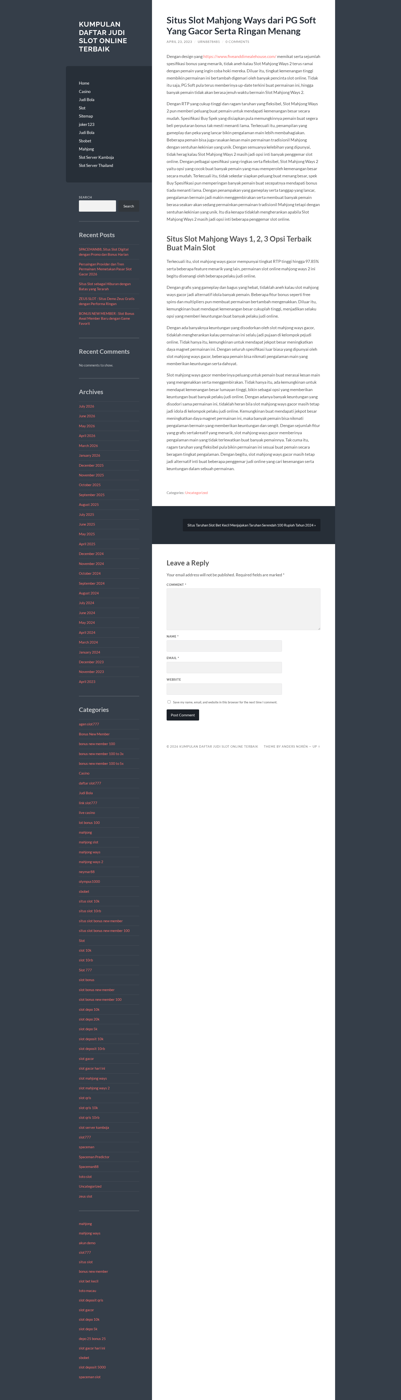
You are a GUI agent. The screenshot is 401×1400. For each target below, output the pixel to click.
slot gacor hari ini (92, 1068)
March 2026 (88, 445)
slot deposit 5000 (92, 1367)
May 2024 (87, 622)
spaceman (86, 1147)
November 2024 (91, 563)
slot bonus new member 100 (100, 999)
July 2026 (86, 406)
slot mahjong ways (93, 1078)
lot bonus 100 (89, 822)
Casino (85, 91)
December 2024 (91, 554)
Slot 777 (85, 970)
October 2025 (90, 485)
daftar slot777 (90, 783)
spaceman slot (90, 1377)
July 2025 (86, 514)
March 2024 (88, 642)
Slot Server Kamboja (96, 157)
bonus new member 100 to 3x (101, 754)
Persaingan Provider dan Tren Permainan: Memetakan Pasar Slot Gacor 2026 (105, 269)
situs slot (86, 1262)
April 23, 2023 (179, 42)
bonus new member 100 (97, 744)
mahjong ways (89, 852)
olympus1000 (89, 881)
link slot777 (88, 803)
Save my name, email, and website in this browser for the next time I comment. (225, 702)
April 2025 (87, 544)
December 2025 (91, 465)
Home (84, 83)
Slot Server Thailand (96, 165)
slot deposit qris (91, 1300)
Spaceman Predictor (94, 1157)
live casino (87, 812)
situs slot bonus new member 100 (104, 930)
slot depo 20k (89, 1019)
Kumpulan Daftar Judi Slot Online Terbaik (103, 36)
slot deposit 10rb (92, 1048)
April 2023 (87, 681)
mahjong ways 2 (91, 862)
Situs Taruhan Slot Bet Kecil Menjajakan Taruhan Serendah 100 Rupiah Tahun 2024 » (252, 525)
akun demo (87, 1243)
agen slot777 (89, 724)
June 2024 (87, 613)
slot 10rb (86, 960)
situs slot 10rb (90, 911)
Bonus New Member (94, 734)
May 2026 (87, 426)
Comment (176, 585)
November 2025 (91, 475)
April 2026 (87, 436)
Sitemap (86, 116)
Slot (82, 107)
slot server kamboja (94, 1127)
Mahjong (86, 149)
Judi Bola (86, 99)
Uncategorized (90, 1186)
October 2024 (90, 573)
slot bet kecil (88, 1281)
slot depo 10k (89, 1009)
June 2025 (87, 524)
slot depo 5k (88, 1029)
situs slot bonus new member (101, 921)
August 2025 (89, 504)
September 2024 (92, 583)
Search (85, 197)
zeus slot (85, 1196)
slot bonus (86, 980)
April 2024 (87, 632)
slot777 (85, 1137)
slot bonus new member (97, 990)
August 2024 (89, 593)
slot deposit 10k (91, 1039)
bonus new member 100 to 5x (101, 763)
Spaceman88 (89, 1166)
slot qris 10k (88, 1108)
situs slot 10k (89, 901)
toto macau (87, 1290)
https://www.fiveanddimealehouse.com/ (239, 56)
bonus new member (93, 1271)
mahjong (85, 832)
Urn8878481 (209, 42)
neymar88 (87, 872)
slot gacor (86, 1058)
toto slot (85, 1176)
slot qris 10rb (89, 1117)
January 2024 (89, 652)
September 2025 (92, 495)
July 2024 (86, 603)
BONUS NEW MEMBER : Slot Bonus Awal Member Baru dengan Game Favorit (106, 318)
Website (174, 679)
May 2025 (87, 534)
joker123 (86, 124)
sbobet (84, 891)
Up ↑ (316, 746)
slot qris (85, 1098)
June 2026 (87, 416)
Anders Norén (295, 746)
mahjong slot (88, 842)
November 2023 (91, 672)
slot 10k (85, 950)
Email (173, 658)
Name (173, 636)
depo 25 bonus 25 (92, 1338)
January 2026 (89, 455)
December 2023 (91, 662)
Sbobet (85, 140)
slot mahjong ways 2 (94, 1088)
